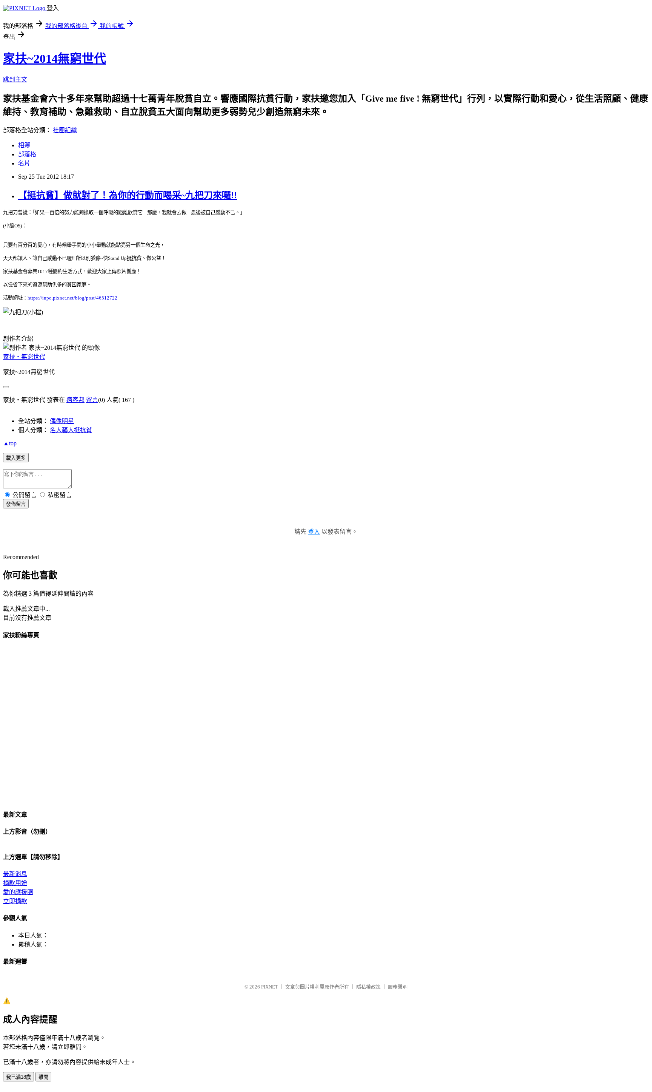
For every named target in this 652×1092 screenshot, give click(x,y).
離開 (43, 1077)
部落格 (27, 154)
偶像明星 (62, 421)
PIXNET (269, 987)
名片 (24, 163)
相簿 (24, 145)
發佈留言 (16, 504)
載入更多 (16, 458)
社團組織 (65, 130)
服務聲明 (398, 987)
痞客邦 (75, 400)
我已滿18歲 (18, 1077)
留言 (92, 400)
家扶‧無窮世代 (24, 357)
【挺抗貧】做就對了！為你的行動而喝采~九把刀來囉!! (127, 195)
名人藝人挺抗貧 (71, 430)
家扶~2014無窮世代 (54, 58)
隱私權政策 (368, 987)
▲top (10, 443)
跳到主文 (15, 79)
